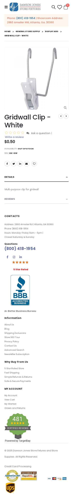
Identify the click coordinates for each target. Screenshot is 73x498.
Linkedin (20, 257)
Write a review (14, 137)
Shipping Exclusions (15, 333)
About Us (9, 324)
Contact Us (10, 345)
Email (26, 163)
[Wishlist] (59, 7)
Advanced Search (14, 349)
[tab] (36, 177)
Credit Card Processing (17, 466)
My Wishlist (10, 403)
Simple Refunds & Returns (18, 376)
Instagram (14, 257)
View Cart (9, 399)
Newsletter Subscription (16, 354)
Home (7, 31)
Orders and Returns (14, 408)
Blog (6, 328)
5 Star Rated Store (14, 368)
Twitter (13, 163)
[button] (65, 108)
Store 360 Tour (12, 337)
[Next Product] (66, 116)
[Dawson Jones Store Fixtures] (25, 7)
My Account (10, 395)
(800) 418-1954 (25, 18)
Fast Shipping (11, 372)
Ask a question (40, 133)
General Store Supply (28, 31)
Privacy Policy (11, 341)
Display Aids (51, 31)
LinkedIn (20, 163)
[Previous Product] (60, 116)
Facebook (7, 163)
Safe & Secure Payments (17, 381)
